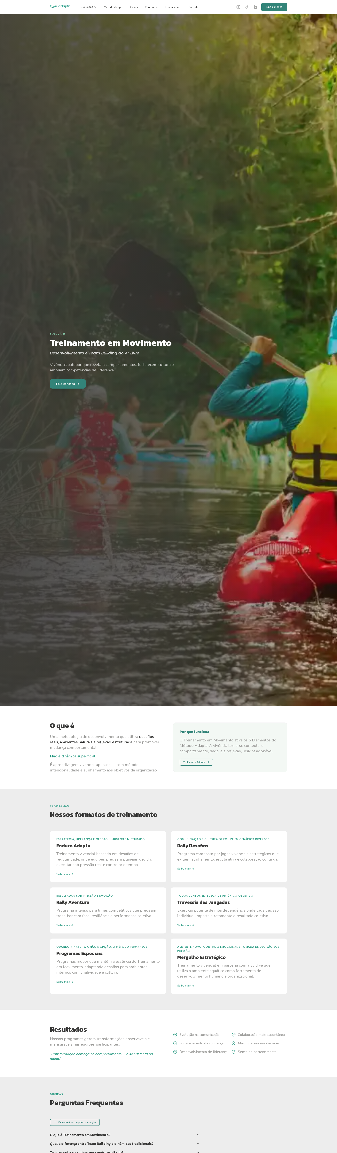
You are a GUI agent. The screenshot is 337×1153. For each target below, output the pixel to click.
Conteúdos (151, 7)
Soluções (87, 7)
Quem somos (173, 7)
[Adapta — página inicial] (60, 7)
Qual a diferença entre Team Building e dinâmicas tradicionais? (101, 1143)
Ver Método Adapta (194, 762)
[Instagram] (238, 7)
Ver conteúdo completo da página (77, 1122)
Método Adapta (113, 7)
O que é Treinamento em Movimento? (80, 1134)
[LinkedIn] (255, 7)
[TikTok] (246, 7)
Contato (194, 7)
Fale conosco (274, 7)
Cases (134, 7)
